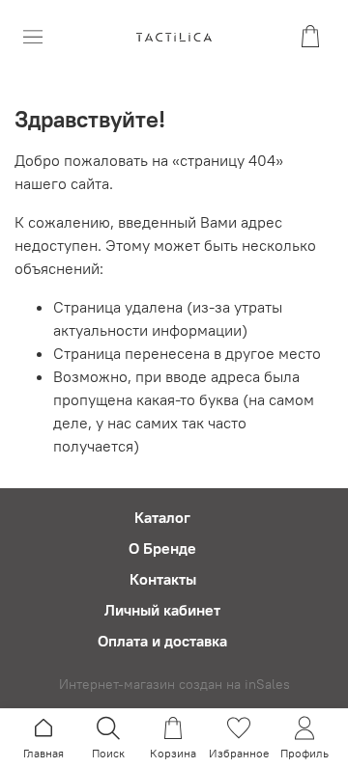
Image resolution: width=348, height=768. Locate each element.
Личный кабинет (162, 609)
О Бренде (162, 548)
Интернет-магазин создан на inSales (174, 684)
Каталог (162, 517)
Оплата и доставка (162, 640)
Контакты (163, 579)
